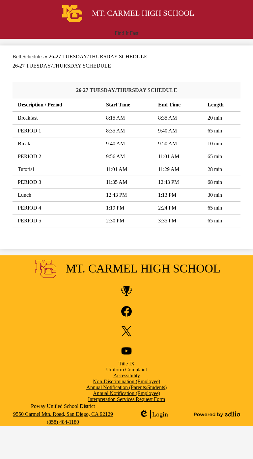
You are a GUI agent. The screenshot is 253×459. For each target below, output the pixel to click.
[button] (126, 33)
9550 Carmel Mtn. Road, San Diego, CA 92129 (63, 414)
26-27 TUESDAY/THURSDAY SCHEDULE (126, 90)
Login (153, 414)
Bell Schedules (28, 56)
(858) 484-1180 (63, 422)
